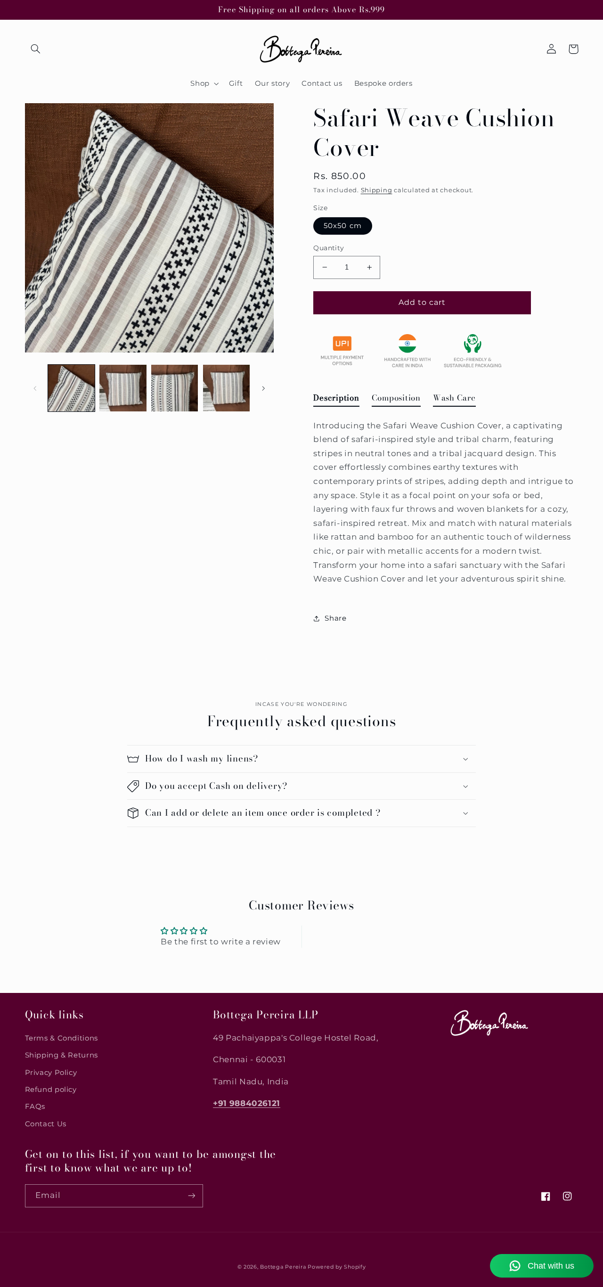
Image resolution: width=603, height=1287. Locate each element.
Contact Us (45, 1124)
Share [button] (335, 618)
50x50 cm (342, 225)
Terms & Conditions (61, 1038)
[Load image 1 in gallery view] (71, 388)
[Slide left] (35, 388)
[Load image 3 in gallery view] (174, 388)
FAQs (35, 1106)
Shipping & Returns (61, 1055)
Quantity (328, 248)
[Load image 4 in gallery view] (226, 388)
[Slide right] (263, 388)
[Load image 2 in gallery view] (122, 388)
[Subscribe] (191, 1195)
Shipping (376, 190)
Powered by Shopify (337, 1267)
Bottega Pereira (283, 1267)
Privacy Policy (51, 1072)
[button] (36, 49)
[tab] (336, 400)
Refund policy (51, 1089)
